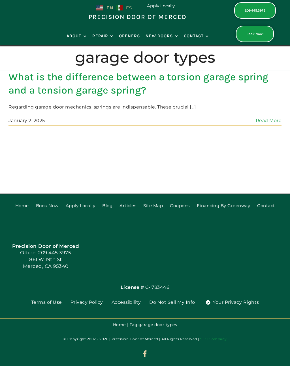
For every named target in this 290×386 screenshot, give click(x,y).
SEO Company (213, 339)
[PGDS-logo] (28, 4)
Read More (269, 120)
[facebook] (145, 353)
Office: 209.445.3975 (45, 252)
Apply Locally (161, 5)
